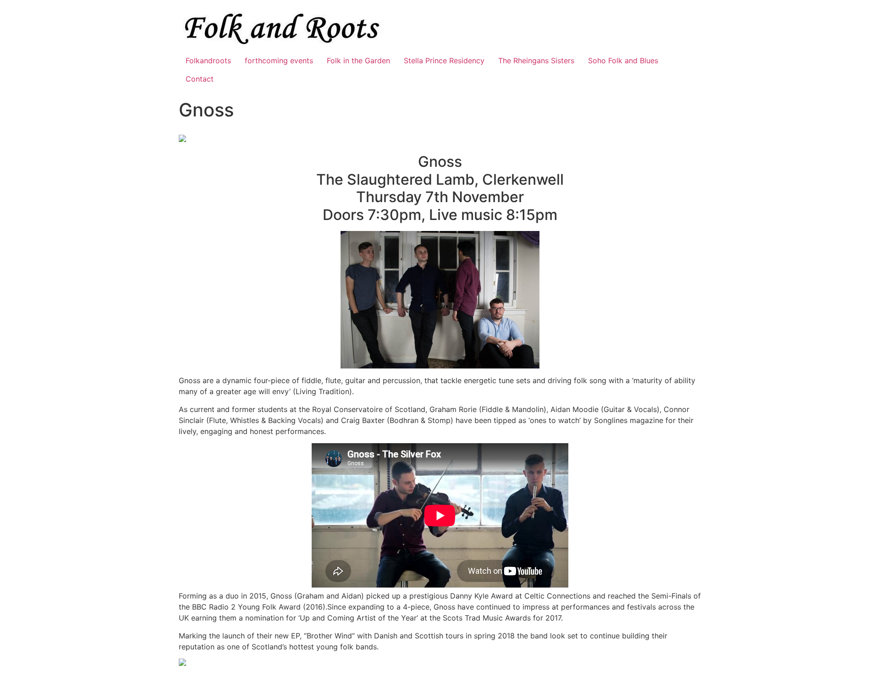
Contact (200, 78)
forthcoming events (279, 60)
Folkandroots (208, 60)
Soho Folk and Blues (623, 60)
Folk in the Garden (358, 60)
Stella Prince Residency (444, 60)
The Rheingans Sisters (536, 60)
